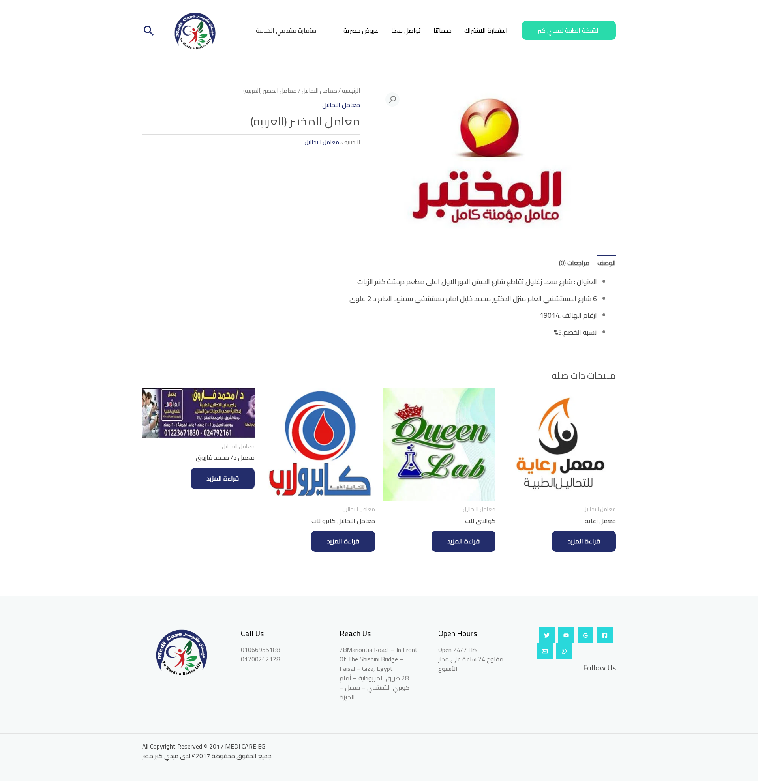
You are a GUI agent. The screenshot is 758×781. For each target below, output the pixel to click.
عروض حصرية (361, 30)
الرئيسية (351, 90)
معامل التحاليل (319, 90)
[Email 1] (545, 651)
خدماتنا (442, 30)
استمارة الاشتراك (486, 30)
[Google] (585, 635)
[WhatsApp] (564, 651)
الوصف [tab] (606, 263)
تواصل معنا (406, 30)
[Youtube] (566, 635)
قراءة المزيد (584, 541)
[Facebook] (605, 635)
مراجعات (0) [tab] (574, 263)
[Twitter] (547, 635)
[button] (569, 30)
